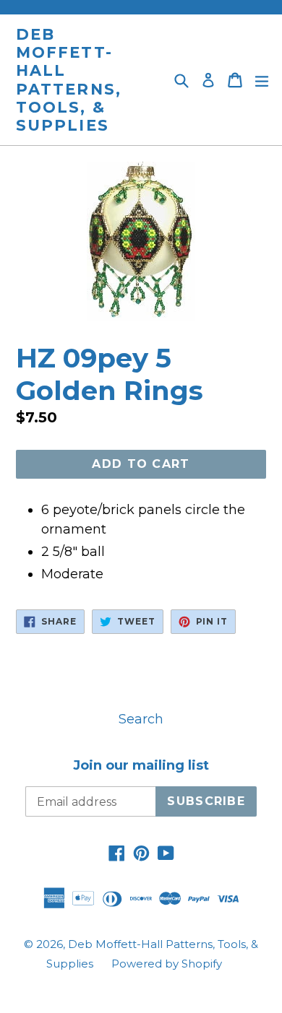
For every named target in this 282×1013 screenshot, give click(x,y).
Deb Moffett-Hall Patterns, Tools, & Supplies (68, 79)
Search (141, 719)
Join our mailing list (141, 765)
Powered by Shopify (166, 963)
